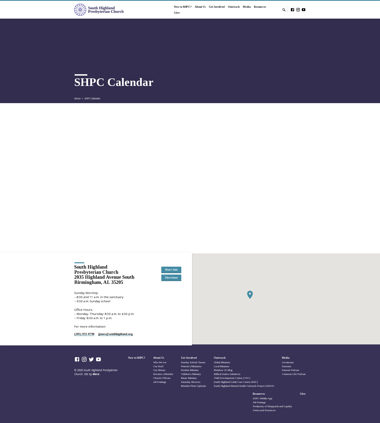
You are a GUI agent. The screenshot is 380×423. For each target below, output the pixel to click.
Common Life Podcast (294, 374)
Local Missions (221, 366)
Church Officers (161, 377)
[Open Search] (284, 10)
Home (77, 98)
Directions (171, 277)
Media (247, 6)
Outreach (234, 6)
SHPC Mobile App (262, 398)
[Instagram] (298, 9)
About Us (200, 6)
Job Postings (159, 381)
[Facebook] (292, 9)
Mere (96, 374)
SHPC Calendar (92, 98)
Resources (260, 6)
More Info (171, 269)
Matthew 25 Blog (223, 370)
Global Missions (222, 362)
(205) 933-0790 (84, 334)
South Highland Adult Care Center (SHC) (236, 381)
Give (177, 12)
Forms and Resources (264, 410)
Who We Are (159, 362)
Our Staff (158, 366)
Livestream (288, 362)
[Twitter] (91, 359)
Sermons (286, 366)
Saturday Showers (190, 381)
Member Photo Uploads (193, 385)
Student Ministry (190, 370)
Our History (159, 370)
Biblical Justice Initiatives (227, 374)
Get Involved (217, 6)
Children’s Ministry (191, 374)
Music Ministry (189, 377)
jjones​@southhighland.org (115, 334)
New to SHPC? (183, 6)
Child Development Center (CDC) (232, 377)
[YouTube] (303, 9)
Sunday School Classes (193, 362)
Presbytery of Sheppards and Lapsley (272, 406)
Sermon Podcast (290, 370)
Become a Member (163, 374)
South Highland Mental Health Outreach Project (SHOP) (244, 385)
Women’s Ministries (191, 366)
